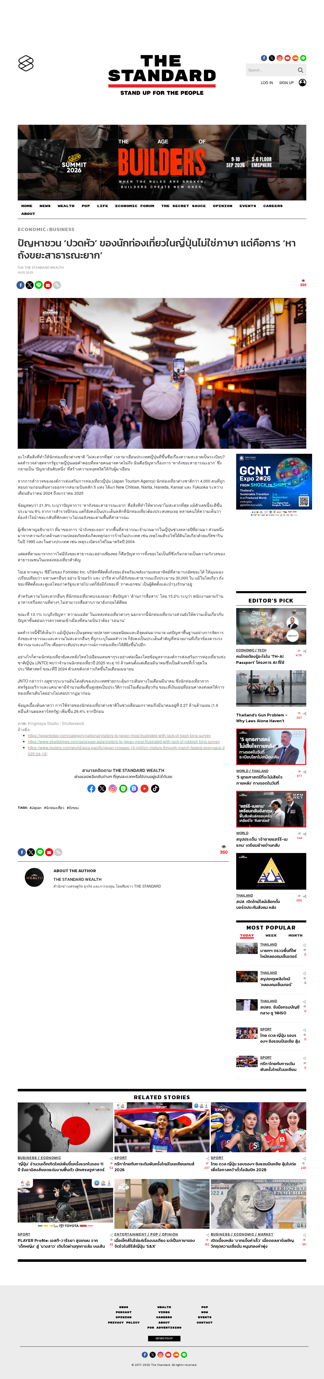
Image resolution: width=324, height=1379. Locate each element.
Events (205, 1317)
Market (265, 1234)
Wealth (164, 1307)
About (164, 1322)
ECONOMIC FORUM (134, 206)
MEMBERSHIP (164, 1338)
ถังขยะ (74, 807)
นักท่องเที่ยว (55, 807)
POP (86, 206)
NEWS (45, 206)
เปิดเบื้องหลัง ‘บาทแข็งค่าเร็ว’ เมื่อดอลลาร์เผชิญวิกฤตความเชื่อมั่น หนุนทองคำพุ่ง (252, 1243)
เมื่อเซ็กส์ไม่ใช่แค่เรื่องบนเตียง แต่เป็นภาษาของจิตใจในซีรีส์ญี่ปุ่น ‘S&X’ (154, 1243)
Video (164, 1312)
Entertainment (130, 1234)
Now (204, 1312)
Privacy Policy (124, 1322)
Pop (204, 1307)
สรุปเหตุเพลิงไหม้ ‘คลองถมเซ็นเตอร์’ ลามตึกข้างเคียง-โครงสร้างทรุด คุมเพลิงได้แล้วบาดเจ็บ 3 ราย (279, 981)
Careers (164, 1317)
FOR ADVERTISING (164, 1327)
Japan (37, 807)
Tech (261, 650)
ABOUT (28, 214)
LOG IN (267, 82)
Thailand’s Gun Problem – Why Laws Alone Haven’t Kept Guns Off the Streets (262, 717)
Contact (205, 1322)
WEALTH (66, 206)
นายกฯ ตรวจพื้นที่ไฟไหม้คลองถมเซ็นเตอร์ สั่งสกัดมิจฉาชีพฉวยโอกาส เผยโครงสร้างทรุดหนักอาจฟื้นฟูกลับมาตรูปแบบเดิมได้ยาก (279, 953)
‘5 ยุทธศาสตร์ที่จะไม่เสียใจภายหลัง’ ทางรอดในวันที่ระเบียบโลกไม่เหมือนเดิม (259, 779)
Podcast (124, 1312)
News (123, 1307)
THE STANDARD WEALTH (44, 267)
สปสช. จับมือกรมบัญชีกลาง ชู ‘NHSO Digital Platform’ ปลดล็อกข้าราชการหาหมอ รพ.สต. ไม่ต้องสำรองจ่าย (279, 1009)
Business (61, 229)
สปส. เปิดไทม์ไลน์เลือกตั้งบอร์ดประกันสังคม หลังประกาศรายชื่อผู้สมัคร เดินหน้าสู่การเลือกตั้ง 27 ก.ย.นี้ (259, 904)
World (242, 771)
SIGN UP (286, 82)
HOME (26, 206)
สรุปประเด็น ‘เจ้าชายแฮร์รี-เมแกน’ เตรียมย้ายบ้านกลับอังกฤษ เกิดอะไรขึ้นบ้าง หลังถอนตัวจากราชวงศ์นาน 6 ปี (262, 842)
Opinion (170, 1234)
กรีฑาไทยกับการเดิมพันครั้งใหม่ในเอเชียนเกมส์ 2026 (278, 1066)
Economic (32, 229)
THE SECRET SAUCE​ (183, 206)
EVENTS (247, 206)
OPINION (222, 206)
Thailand (260, 771)
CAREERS (273, 206)
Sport (266, 1029)
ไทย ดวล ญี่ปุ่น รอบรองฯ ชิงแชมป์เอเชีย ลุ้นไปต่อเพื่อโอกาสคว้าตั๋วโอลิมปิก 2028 (280, 1038)
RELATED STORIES (162, 1097)
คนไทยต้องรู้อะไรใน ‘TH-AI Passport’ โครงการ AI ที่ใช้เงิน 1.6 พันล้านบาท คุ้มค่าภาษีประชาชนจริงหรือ (261, 659)
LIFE (102, 206)
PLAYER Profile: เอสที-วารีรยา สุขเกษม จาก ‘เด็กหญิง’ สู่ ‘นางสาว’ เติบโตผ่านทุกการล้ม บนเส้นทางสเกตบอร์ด (61, 1243)
